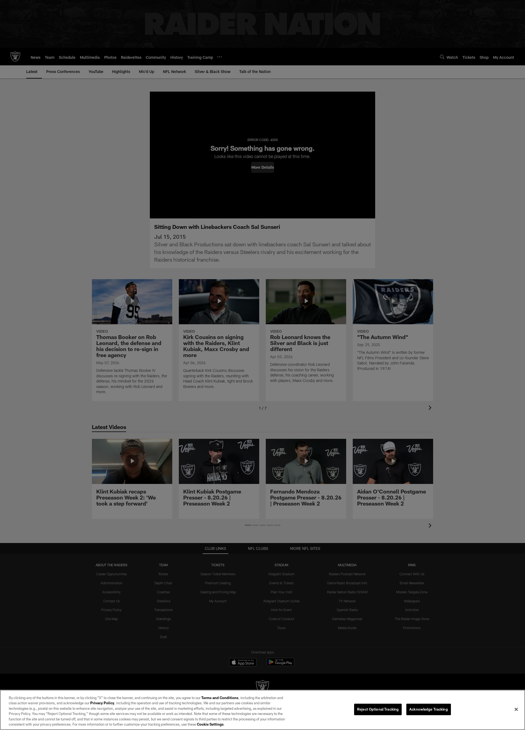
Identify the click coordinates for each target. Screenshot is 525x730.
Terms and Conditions (219, 698)
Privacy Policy (102, 703)
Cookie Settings (210, 724)
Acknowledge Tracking (428, 709)
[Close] (516, 709)
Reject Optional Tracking (378, 709)
